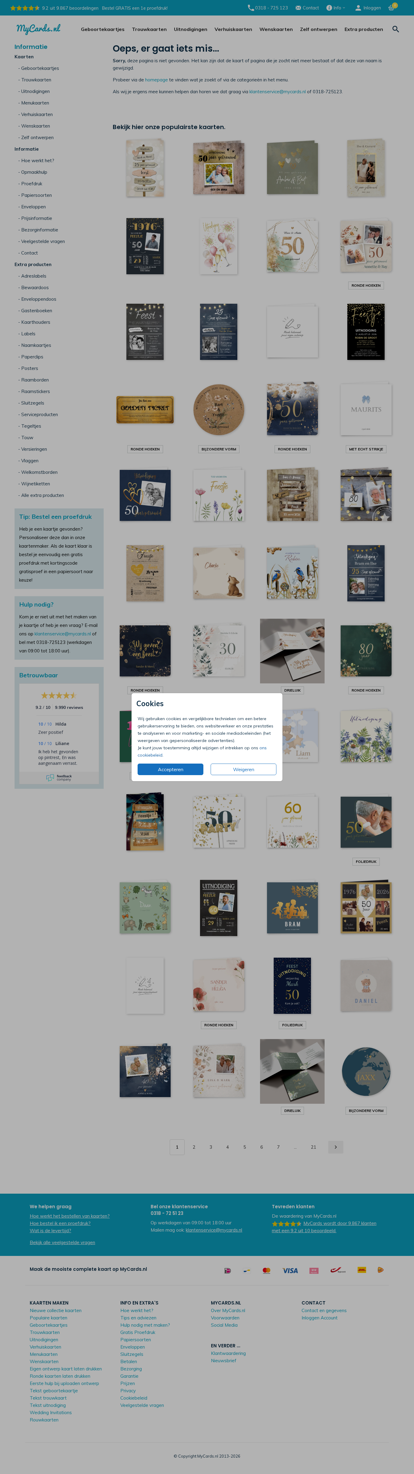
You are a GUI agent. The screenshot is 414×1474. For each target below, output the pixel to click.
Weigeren (243, 769)
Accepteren (170, 769)
